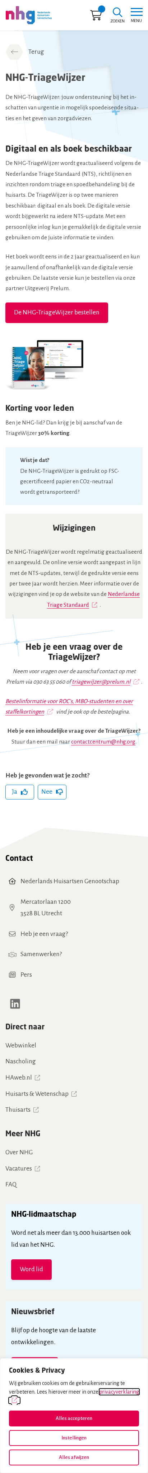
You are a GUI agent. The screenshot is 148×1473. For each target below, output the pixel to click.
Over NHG (19, 1152)
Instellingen (74, 1438)
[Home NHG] (29, 15)
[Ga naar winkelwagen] (96, 17)
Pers (26, 974)
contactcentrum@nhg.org (103, 741)
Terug (36, 51)
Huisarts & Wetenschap (37, 1093)
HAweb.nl (18, 1077)
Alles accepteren (74, 1418)
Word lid (31, 1269)
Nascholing (20, 1061)
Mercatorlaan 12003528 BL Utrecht (45, 907)
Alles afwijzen (74, 1457)
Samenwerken (40, 954)
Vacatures (18, 1168)
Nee (46, 791)
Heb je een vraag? (44, 934)
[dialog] (74, 1415)
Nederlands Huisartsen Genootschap (69, 881)
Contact (19, 858)
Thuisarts (18, 1109)
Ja (14, 791)
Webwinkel (20, 1045)
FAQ (11, 1184)
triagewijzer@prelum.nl (101, 682)
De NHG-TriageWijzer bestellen (57, 312)
